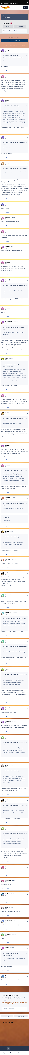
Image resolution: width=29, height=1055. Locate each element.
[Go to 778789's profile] (2, 948)
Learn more (3, 2)
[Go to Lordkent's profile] (2, 894)
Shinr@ (7, 163)
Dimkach (7, 246)
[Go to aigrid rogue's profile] (2, 573)
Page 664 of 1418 (13, 45)
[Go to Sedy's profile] (2, 765)
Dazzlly (7, 50)
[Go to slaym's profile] (2, 828)
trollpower (8, 867)
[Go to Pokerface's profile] (2, 934)
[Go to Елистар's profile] (2, 737)
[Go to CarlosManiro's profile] (2, 976)
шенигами (8, 137)
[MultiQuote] (2, 71)
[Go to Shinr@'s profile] (2, 163)
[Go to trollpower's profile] (2, 867)
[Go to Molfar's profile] (2, 669)
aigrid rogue (8, 573)
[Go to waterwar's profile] (2, 76)
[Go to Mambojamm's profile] (2, 280)
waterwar (7, 76)
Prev (5, 45)
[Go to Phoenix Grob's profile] (2, 921)
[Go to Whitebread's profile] (2, 613)
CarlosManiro (8, 975)
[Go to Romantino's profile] (2, 708)
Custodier (7, 497)
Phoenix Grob (8, 920)
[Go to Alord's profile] (2, 359)
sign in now (11, 999)
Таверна (20, 31)
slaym (6, 828)
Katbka (7, 595)
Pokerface (8, 934)
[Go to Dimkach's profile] (2, 247)
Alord (6, 358)
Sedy (6, 765)
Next (23, 45)
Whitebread (8, 612)
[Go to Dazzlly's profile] (2, 50)
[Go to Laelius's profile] (2, 413)
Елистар (7, 737)
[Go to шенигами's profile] (2, 137)
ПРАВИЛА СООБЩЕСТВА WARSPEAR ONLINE (9, 16)
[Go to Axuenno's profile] (2, 204)
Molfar (7, 669)
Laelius (7, 412)
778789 (7, 947)
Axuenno (7, 204)
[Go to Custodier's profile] (2, 498)
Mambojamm (8, 280)
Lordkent (7, 893)
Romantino (8, 708)
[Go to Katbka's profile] (2, 595)
